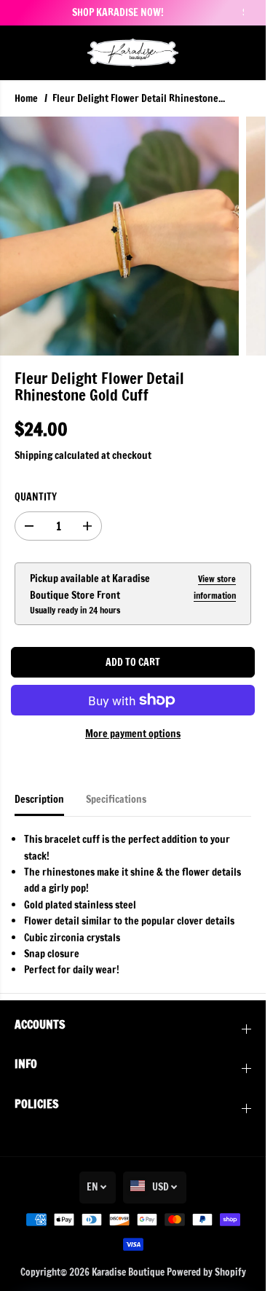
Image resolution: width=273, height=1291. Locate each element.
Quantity (36, 497)
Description (39, 799)
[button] (23, 52)
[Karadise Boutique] (132, 53)
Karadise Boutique (128, 1272)
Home (26, 98)
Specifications (116, 799)
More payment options (133, 733)
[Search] (218, 52)
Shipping (33, 455)
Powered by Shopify (206, 1272)
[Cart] (240, 52)
